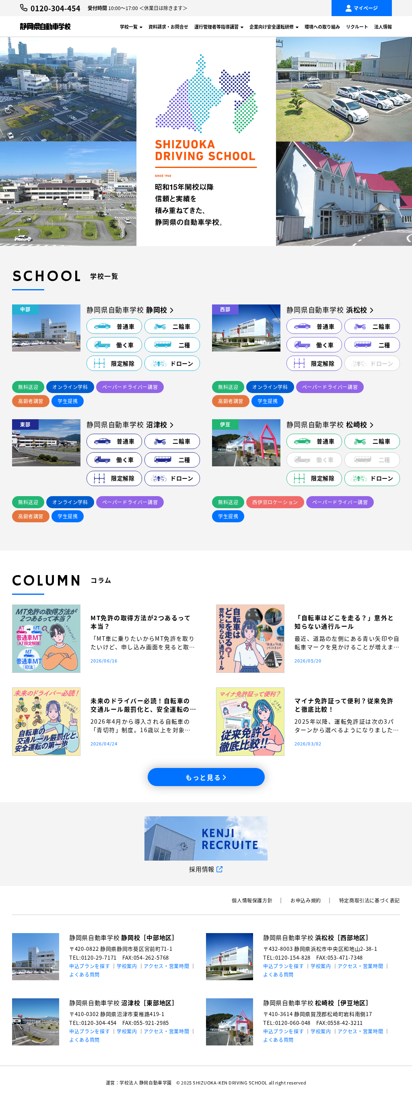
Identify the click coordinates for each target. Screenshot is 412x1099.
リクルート (357, 26)
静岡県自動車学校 (123, 937)
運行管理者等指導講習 (216, 26)
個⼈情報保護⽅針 (252, 900)
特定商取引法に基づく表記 (369, 900)
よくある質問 (84, 974)
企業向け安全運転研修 (271, 26)
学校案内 (127, 965)
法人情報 (383, 26)
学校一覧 (129, 26)
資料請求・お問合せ (168, 26)
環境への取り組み (322, 26)
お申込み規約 (305, 900)
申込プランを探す (89, 965)
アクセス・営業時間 (166, 965)
